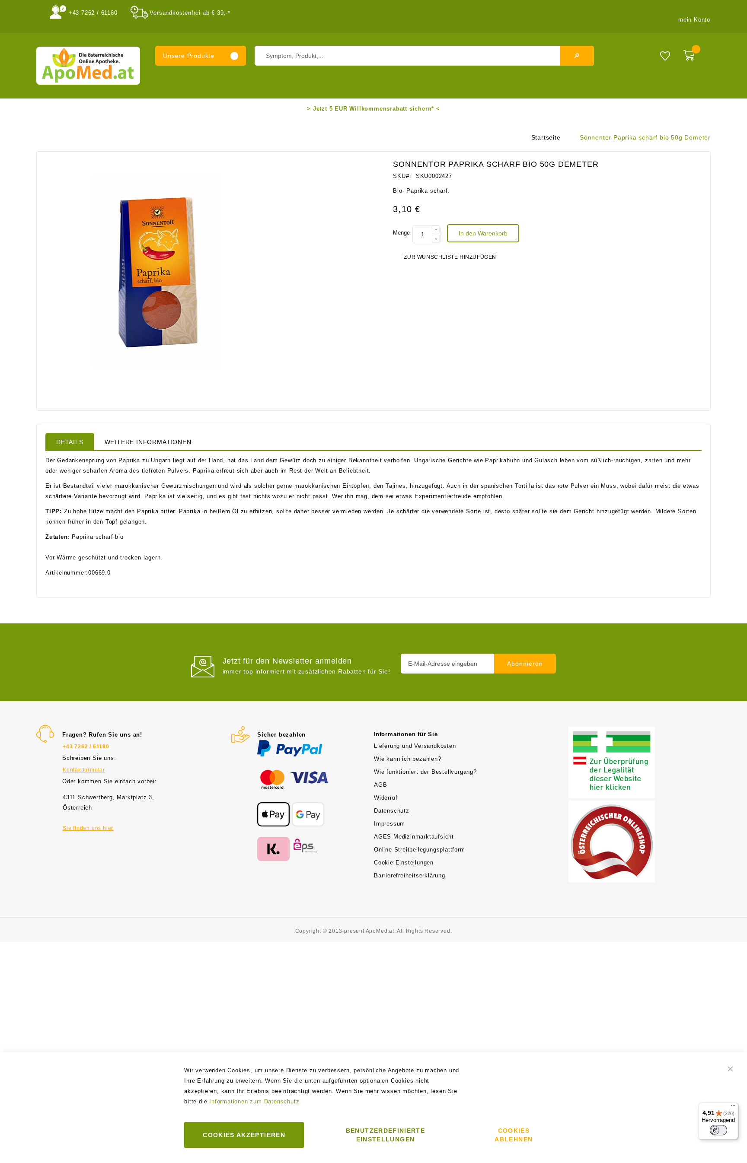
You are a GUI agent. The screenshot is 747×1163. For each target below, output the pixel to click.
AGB (380, 785)
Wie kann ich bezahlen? (407, 759)
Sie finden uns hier (88, 828)
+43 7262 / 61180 (93, 13)
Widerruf (385, 797)
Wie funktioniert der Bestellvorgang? (425, 772)
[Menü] (733, 1108)
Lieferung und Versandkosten (415, 746)
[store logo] (88, 66)
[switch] (718, 1130)
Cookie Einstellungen (404, 862)
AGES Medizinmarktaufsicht (414, 836)
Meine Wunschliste (665, 55)
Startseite (546, 137)
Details (69, 442)
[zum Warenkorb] (694, 53)
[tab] (69, 441)
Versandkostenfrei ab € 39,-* (190, 13)
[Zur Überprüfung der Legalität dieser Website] (611, 731)
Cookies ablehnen (514, 1135)
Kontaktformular (84, 770)
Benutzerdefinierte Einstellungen (385, 1135)
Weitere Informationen (148, 442)
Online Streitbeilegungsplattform (419, 849)
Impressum (389, 823)
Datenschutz (391, 810)
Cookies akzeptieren (244, 1134)
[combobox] (424, 56)
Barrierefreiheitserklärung (409, 875)
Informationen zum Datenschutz (254, 1101)
